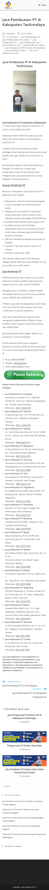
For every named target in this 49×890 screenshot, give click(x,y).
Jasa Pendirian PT (29, 660)
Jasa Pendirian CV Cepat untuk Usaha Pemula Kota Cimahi (24, 771)
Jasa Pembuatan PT (14, 657)
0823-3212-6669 (23, 501)
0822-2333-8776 (23, 515)
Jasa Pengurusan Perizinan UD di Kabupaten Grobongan (24, 716)
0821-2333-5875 (23, 618)
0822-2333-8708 (23, 528)
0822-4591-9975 (23, 649)
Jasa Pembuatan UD (29, 42)
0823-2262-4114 (23, 484)
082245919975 (20, 363)
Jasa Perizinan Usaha (15, 50)
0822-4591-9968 (23, 636)
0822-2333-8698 (23, 566)
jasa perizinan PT (20, 668)
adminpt (10, 33)
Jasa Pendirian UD (11, 45)
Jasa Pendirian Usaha (34, 45)
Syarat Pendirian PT (13, 185)
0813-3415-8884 (23, 470)
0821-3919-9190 (23, 546)
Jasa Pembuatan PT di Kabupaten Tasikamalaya (24, 122)
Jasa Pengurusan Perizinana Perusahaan (25, 48)
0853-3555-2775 (23, 456)
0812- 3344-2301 (23, 408)
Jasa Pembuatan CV (30, 37)
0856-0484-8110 (23, 442)
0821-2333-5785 (23, 601)
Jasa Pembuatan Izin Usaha (15, 39)
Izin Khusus (12, 37)
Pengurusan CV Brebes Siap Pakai (24, 745)
